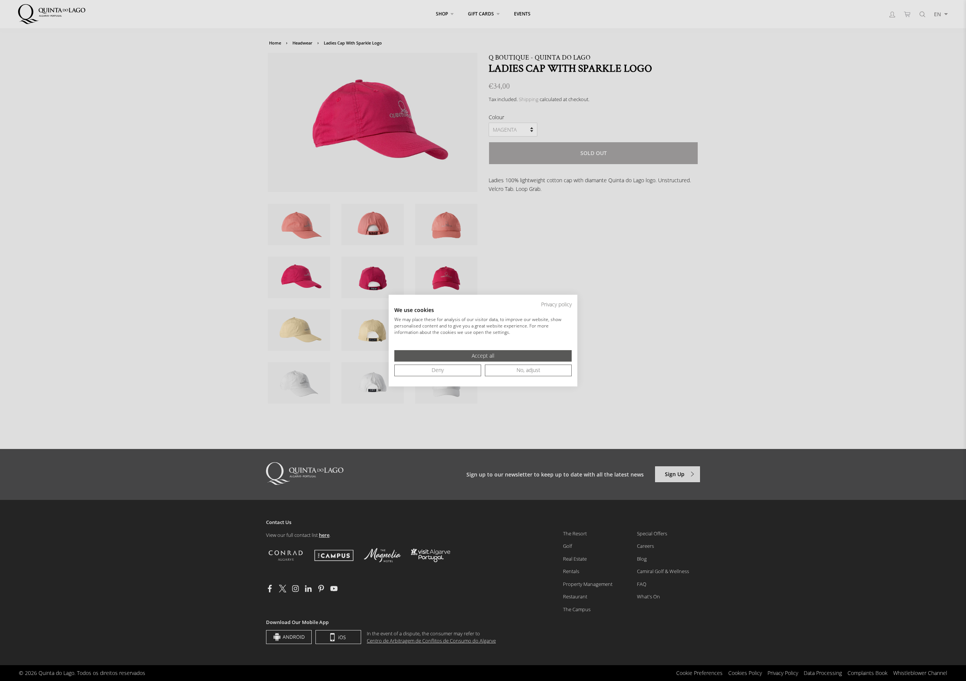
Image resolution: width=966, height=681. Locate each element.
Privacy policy (556, 304)
